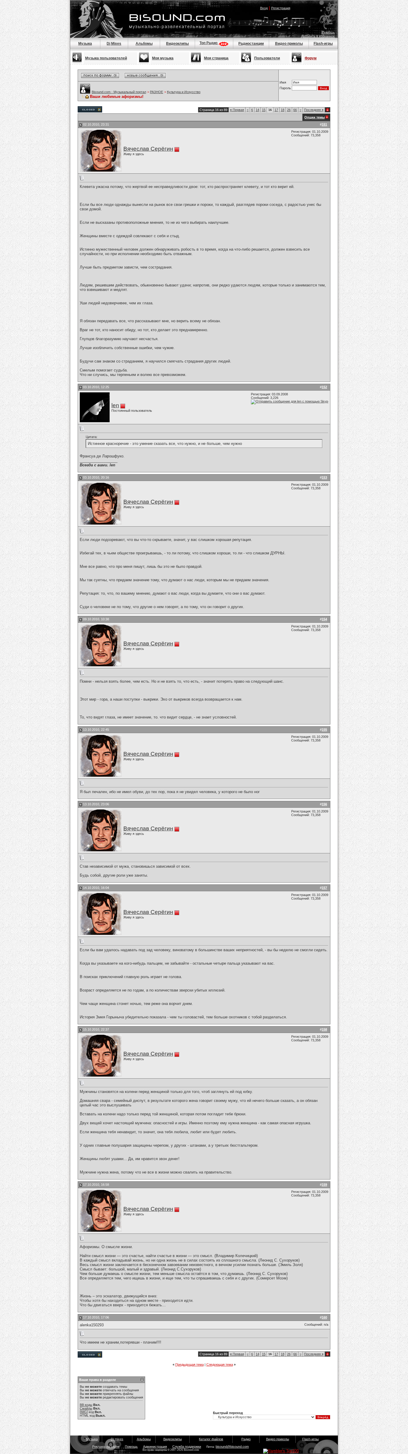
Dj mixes (117, 1439)
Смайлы (86, 1408)
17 (276, 110)
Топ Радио (209, 43)
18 (282, 110)
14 (257, 110)
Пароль (285, 88)
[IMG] (84, 1412)
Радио (246, 1439)
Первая (237, 110)
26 (289, 110)
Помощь (328, 32)
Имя (283, 82)
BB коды (86, 1405)
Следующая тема (219, 1364)
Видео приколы (289, 43)
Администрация (155, 1446)
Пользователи (267, 58)
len (115, 405)
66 (295, 110)
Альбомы (144, 43)
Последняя (313, 110)
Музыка (85, 43)
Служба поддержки (186, 1446)
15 (264, 110)
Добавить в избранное (318, 36)
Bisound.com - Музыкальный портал (119, 92)
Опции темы (314, 117)
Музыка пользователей (106, 58)
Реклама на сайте (105, 1446)
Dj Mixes (114, 43)
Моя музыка (163, 58)
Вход (264, 8)
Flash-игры (323, 43)
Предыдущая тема (189, 1364)
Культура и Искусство (183, 92)
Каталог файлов (211, 1439)
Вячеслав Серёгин (148, 149)
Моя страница (216, 58)
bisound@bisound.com (232, 1446)
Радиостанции (251, 43)
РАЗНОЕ (156, 92)
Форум (311, 58)
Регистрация (280, 8)
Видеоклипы (177, 43)
